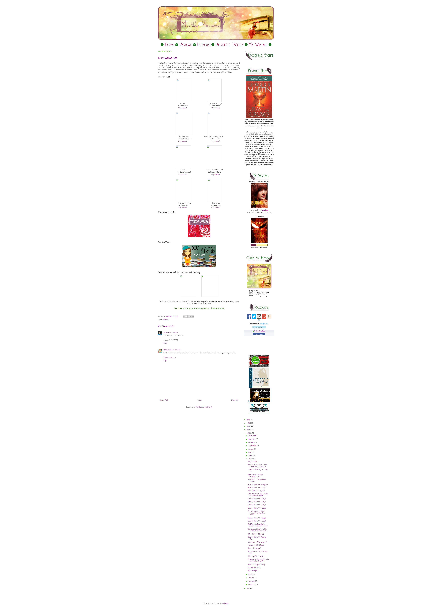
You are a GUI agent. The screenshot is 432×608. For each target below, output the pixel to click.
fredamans (167, 332)
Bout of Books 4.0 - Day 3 (257, 508)
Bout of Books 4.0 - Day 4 (257, 505)
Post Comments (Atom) (204, 407)
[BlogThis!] (186, 316)
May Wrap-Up (253, 462)
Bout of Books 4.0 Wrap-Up (258, 485)
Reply (165, 343)
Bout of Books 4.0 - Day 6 (257, 499)
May (250, 459)
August (251, 449)
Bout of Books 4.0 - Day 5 (257, 502)
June (251, 456)
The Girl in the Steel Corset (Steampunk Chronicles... (257, 466)
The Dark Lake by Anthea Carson (257, 481)
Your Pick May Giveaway (256, 564)
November (252, 439)
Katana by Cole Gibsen (256, 545)
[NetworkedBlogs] (259, 331)
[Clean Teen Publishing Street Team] (259, 366)
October (251, 442)
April (250, 574)
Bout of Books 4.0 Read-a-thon (257, 538)
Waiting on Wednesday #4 (257, 542)
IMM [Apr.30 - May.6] (255, 556)
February (252, 581)
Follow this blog (259, 334)
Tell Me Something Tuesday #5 (257, 552)
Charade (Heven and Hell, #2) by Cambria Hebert (258, 495)
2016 (248, 420)
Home (199, 400)
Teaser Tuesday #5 (254, 548)
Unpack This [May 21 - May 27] (257, 471)
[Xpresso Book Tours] (259, 387)
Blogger (226, 603)
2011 (248, 589)
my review (182, 108)
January (252, 584)
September (253, 446)
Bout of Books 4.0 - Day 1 (257, 521)
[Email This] (184, 316)
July (250, 452)
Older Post (234, 400)
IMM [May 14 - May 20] (256, 491)
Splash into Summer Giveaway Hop (255, 476)
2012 (248, 433)
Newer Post (164, 400)
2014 (248, 426)
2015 (248, 423)
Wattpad (265, 210)
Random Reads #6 (254, 567)
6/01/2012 (175, 332)
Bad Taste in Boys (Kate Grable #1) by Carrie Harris (258, 525)
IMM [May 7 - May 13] (256, 534)
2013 (248, 430)
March (251, 578)
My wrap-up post (169, 357)
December (252, 436)
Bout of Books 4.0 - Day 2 (257, 518)
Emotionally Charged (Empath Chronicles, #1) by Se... (258, 560)
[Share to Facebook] (191, 316)
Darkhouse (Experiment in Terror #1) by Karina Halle (257, 530)
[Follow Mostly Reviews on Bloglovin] (259, 325)
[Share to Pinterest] (193, 316)
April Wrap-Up (253, 570)
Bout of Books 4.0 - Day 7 (257, 488)
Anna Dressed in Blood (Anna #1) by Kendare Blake (256, 513)
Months (166, 320)
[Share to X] (188, 316)
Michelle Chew (168, 350)
